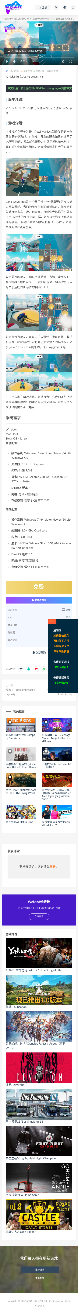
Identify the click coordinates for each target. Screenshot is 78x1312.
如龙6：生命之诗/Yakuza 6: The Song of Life (34, 970)
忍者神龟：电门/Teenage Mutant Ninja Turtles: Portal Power (56, 738)
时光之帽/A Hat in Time (19, 822)
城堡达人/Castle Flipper (20, 1232)
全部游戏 (27, 71)
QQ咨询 (40, 652)
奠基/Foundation (16, 1007)
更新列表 (39, 1278)
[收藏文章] (21, 669)
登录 (53, 866)
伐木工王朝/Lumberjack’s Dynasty (20, 692)
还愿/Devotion (15, 1084)
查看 (67, 610)
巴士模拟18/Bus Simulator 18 (24, 1121)
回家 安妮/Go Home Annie (22, 1195)
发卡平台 (61, 667)
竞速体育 (40, 71)
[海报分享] (44, 669)
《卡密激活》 (61, 683)
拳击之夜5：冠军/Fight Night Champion (31, 1158)
